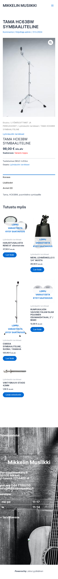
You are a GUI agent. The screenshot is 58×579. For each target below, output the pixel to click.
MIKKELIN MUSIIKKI (20, 5)
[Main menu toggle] (52, 5)
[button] (50, 42)
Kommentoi (8, 32)
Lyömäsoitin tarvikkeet (29, 126)
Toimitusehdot (10, 435)
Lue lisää (10, 255)
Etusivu (6, 122)
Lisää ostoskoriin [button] (13, 395)
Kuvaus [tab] (6, 177)
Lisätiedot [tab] (8, 182)
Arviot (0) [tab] (8, 188)
